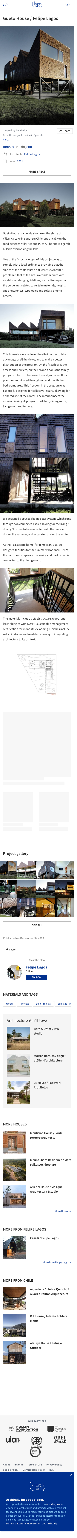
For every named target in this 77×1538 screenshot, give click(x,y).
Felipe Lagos (32, 154)
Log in (67, 4)
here (5, 140)
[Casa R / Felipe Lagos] (14, 1247)
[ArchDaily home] (37, 4)
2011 (20, 161)
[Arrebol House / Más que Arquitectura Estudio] (14, 1196)
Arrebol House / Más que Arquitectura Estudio (46, 1189)
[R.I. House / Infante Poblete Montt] (14, 1325)
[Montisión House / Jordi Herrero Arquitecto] (14, 1142)
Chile (30, 147)
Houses (8, 147)
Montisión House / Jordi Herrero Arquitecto (46, 1135)
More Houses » (63, 1211)
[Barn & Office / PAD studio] (18, 1038)
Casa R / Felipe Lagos (44, 1238)
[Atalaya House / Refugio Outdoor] (14, 1352)
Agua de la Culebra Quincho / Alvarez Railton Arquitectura (49, 1291)
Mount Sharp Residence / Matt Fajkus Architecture (50, 1162)
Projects (24, 1004)
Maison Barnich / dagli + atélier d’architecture (50, 1058)
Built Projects (43, 1004)
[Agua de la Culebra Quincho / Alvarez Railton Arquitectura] (14, 1298)
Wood (9, 1004)
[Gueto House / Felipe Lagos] (26, 870)
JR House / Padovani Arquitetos (47, 1085)
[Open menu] (4, 4)
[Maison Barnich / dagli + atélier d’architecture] (18, 1065)
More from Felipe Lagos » (57, 1262)
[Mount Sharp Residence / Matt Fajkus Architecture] (14, 1169)
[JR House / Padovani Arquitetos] (18, 1092)
